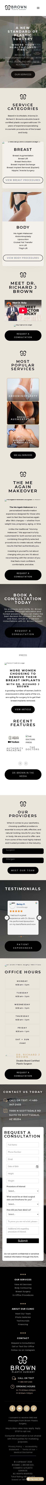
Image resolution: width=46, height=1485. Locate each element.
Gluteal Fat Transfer (23, 242)
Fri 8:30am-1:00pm (24, 1393)
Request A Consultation (23, 335)
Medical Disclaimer (23, 1452)
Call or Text (26, 1378)
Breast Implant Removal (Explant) (23, 167)
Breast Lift (23, 158)
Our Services (23, 74)
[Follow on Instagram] (27, 1408)
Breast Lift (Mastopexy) (23, 441)
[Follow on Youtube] (19, 1408)
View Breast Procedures (23, 180)
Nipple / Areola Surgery (23, 170)
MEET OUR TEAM (23, 870)
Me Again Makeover (23, 233)
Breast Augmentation (23, 155)
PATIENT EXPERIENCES (23, 946)
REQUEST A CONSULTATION (23, 632)
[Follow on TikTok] (34, 1408)
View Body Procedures (23, 258)
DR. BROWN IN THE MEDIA (23, 774)
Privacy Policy (15, 1446)
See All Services (23, 455)
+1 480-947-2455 (25, 1382)
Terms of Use (28, 1449)
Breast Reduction (23, 161)
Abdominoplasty (23, 236)
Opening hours (25, 1386)
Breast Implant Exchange (23, 164)
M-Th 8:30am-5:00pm (26, 1390)
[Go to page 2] (23, 936)
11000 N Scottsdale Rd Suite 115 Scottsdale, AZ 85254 (25, 1115)
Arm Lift (23, 245)
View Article (23, 709)
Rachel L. (21, 904)
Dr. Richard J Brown (28, 1055)
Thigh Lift (23, 248)
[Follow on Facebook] (12, 1408)
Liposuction (23, 239)
